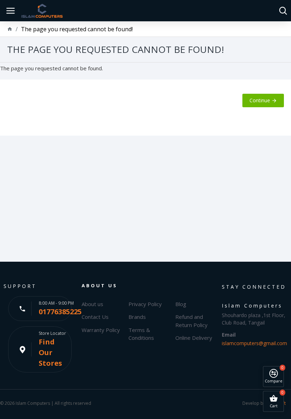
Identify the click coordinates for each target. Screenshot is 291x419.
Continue (259, 100)
